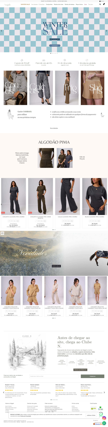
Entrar (73, 406)
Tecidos (90, 4)
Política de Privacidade (25, 416)
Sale (85, 4)
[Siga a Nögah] (104, 418)
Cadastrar (93, 376)
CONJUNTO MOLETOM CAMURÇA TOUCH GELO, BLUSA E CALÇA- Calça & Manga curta (54, 308)
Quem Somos (8, 406)
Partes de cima (58, 4)
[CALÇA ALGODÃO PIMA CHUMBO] (67, 196)
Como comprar (30, 410)
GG (18, 221)
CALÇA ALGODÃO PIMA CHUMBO (67, 216)
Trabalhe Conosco (9, 409)
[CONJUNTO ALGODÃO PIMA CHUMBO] (13, 196)
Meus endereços (75, 410)
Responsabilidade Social (10, 407)
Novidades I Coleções (37, 4)
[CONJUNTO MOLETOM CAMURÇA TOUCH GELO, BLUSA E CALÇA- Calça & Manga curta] (54, 290)
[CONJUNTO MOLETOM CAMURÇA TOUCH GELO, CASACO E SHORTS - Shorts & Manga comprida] (75, 290)
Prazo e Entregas (31, 407)
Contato (7, 410)
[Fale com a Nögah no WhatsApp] (104, 423)
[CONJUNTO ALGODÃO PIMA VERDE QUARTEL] (40, 196)
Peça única (79, 4)
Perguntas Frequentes (32, 409)
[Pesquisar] (100, 4)
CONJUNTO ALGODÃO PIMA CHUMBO (13, 216)
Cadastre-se (74, 407)
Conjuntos (49, 4)
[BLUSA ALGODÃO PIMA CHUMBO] (94, 196)
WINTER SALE (25, 4)
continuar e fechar (91, 415)
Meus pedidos (75, 409)
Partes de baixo (69, 4)
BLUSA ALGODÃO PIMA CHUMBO (94, 216)
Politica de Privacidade (32, 406)
